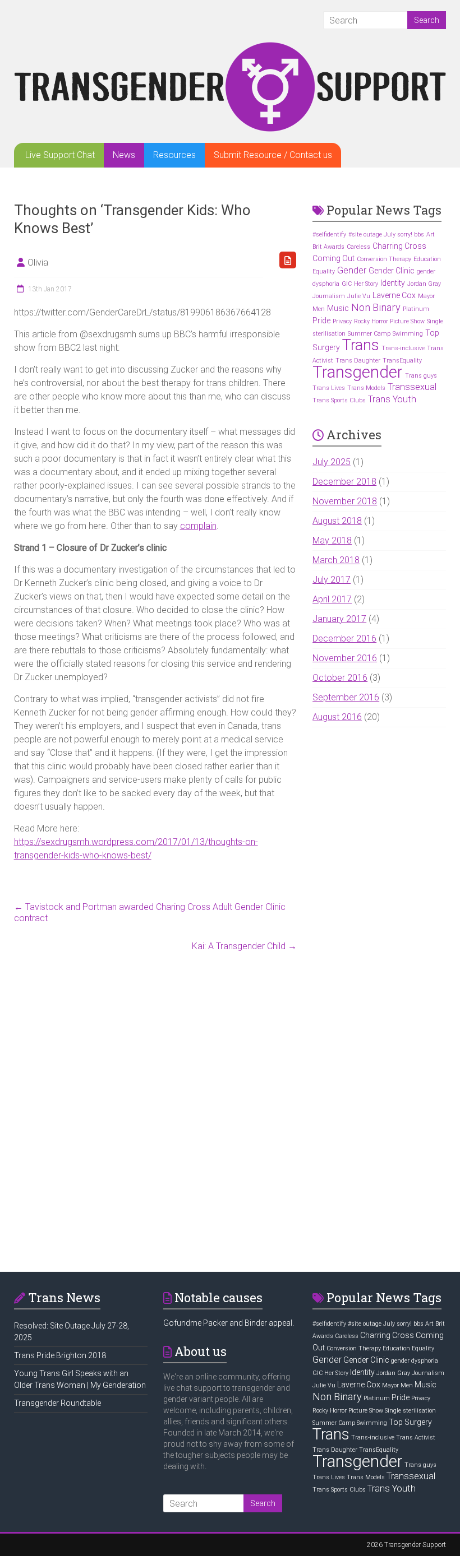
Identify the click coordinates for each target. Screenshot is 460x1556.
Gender (351, 270)
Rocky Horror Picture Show (389, 321)
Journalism (328, 296)
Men (318, 309)
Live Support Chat (60, 155)
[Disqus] (155, 1109)
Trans (360, 345)
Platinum (416, 309)
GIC (347, 283)
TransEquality (402, 360)
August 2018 (337, 520)
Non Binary (376, 307)
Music (338, 308)
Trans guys (421, 375)
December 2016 (344, 638)
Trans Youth (392, 399)
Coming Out (333, 258)
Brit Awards (328, 246)
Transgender (357, 372)
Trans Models (366, 388)
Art (430, 234)
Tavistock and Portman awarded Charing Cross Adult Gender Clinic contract (150, 912)
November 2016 (344, 658)
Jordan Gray (424, 283)
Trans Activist (415, 1437)
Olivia (37, 262)
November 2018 (344, 501)
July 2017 (331, 579)
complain (198, 526)
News (124, 155)
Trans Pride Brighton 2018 (60, 1355)
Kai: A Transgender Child (244, 946)
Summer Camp (369, 333)
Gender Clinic (392, 270)
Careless (358, 246)
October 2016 (339, 677)
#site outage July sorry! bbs (386, 234)
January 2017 (339, 619)
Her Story (366, 283)
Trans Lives (328, 388)
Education (427, 259)
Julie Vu (358, 296)
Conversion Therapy (384, 259)
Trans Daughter (357, 360)
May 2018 (332, 540)
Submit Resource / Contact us (273, 155)
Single (435, 321)
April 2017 (332, 599)
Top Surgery (410, 1422)
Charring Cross (399, 245)
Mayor (426, 296)
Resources (174, 155)
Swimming (408, 333)
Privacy (342, 321)
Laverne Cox (394, 295)
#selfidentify (329, 234)
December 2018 (344, 481)
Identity (392, 282)
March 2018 (336, 560)
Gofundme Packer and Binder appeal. (228, 1322)
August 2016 (337, 717)
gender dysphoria (414, 1360)
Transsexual (412, 387)
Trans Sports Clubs (339, 400)
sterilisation (329, 333)
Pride (321, 320)
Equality (323, 271)
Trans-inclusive (403, 348)
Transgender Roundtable (57, 1403)
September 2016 (345, 697)
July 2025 (331, 462)
